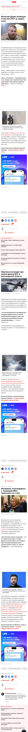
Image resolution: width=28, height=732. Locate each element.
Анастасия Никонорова (7, 663)
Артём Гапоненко (5, 187)
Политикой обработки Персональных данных (10, 6)
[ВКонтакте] (12, 220)
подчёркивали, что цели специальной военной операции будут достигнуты (13, 606)
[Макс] (5, 220)
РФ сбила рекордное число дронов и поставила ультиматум (13, 258)
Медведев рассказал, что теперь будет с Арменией (11, 245)
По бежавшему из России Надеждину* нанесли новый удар (13, 254)
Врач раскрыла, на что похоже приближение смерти (12, 263)
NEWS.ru (3, 85)
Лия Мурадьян (5, 435)
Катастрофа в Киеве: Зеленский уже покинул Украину (12, 241)
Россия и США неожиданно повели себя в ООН (13, 250)
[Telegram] (9, 220)
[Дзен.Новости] (2, 220)
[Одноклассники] (15, 220)
